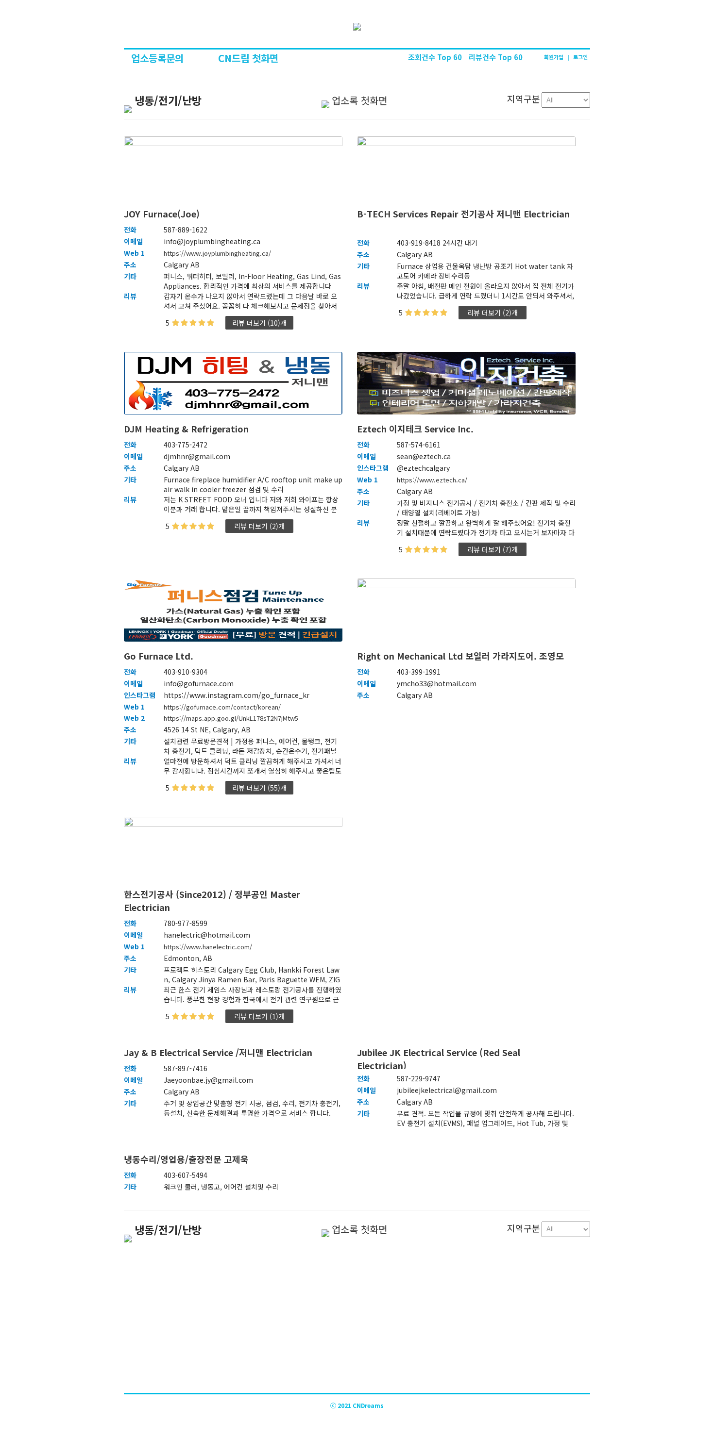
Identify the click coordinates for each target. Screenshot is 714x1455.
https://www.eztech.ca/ (432, 479)
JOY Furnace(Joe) (165, 213)
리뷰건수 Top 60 (496, 57)
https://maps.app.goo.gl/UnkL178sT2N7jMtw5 (231, 718)
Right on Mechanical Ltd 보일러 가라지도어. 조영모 (464, 655)
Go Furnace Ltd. (162, 655)
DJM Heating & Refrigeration (191, 428)
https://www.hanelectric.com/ (208, 946)
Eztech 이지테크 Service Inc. (419, 428)
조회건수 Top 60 (436, 57)
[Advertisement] (357, 1320)
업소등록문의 (159, 58)
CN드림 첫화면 (248, 58)
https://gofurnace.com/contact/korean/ (222, 706)
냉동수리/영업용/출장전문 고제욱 (191, 1159)
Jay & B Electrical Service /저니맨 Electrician (222, 1052)
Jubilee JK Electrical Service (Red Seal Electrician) (438, 1057)
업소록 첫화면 (359, 100)
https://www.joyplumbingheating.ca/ (217, 253)
